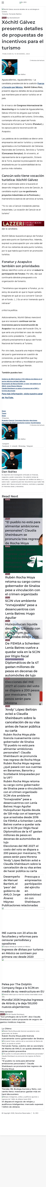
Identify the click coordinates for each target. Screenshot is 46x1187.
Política (4, 18)
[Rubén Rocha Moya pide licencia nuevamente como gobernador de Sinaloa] (23, 1033)
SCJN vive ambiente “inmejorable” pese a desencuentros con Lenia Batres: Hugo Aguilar (21, 609)
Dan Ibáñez (22, 74)
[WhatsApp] (3, 77)
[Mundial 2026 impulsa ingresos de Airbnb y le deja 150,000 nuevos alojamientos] (23, 997)
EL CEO (35, 1113)
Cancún (11, 420)
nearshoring (20, 423)
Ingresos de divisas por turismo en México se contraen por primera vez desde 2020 (22, 953)
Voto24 (16, 18)
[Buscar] (43, 3)
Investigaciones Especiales (14, 659)
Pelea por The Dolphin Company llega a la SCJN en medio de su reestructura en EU (23, 988)
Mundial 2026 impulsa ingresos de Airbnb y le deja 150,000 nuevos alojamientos (22, 1003)
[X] (2, 77)
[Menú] (3, 3)
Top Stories (10, 18)
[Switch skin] (39, 3)
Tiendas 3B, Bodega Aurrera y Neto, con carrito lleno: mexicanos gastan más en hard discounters (21, 1091)
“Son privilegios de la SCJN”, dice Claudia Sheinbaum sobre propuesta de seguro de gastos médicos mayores (21, 1019)
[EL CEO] (23, 2)
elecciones (33, 420)
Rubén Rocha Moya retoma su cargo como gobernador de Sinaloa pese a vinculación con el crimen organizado (22, 586)
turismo (27, 423)
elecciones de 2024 (9, 423)
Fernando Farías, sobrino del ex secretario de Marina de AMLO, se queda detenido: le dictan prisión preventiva (23, 1048)
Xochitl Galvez (36, 423)
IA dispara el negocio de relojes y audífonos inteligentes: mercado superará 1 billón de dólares (22, 1104)
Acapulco (5, 420)
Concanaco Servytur (22, 420)
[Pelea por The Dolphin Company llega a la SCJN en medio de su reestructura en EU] (23, 960)
